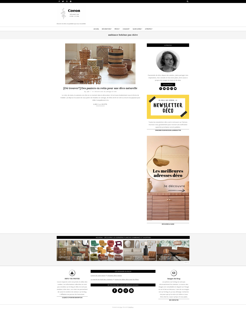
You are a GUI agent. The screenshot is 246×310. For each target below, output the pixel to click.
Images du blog (173, 278)
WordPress (130, 307)
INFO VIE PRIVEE (72, 278)
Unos (121, 307)
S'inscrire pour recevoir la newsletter (168, 130)
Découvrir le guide (168, 224)
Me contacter (173, 300)
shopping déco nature (114, 275)
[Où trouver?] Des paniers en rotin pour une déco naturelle (100, 88)
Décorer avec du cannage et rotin (105, 91)
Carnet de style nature (98, 275)
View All (186, 262)
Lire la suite (100, 104)
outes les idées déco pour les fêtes (127, 279)
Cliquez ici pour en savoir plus (72, 297)
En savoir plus (168, 84)
